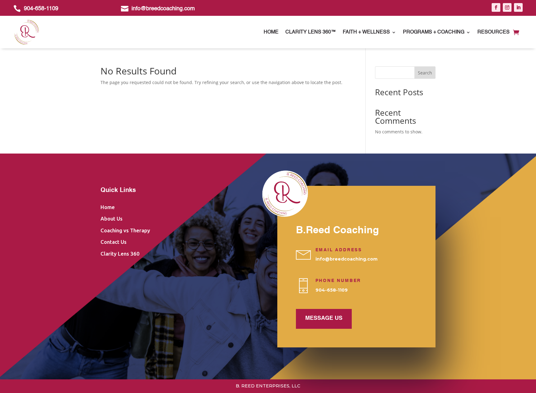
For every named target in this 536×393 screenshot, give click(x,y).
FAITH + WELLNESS (366, 32)
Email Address (338, 250)
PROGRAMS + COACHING (433, 32)
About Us (111, 218)
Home (271, 32)
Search (425, 73)
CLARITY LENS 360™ (310, 32)
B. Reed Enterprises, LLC (268, 386)
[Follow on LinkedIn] (518, 7)
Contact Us (113, 242)
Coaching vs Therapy (125, 230)
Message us (323, 318)
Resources (493, 32)
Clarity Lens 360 (120, 254)
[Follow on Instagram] (507, 7)
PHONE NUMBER (338, 281)
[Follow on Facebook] (496, 7)
